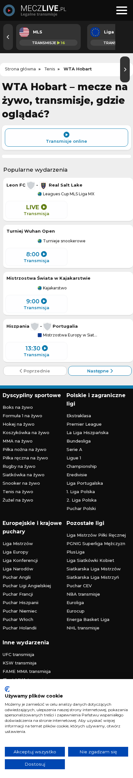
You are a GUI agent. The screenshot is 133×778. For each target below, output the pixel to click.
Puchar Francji (18, 594)
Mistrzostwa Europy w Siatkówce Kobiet (70, 335)
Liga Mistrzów (18, 543)
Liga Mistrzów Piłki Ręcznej (96, 535)
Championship (81, 466)
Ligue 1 (73, 457)
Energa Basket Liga (87, 619)
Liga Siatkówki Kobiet (90, 560)
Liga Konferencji (20, 560)
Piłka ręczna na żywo (25, 457)
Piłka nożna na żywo (24, 449)
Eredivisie (76, 474)
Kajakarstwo (54, 288)
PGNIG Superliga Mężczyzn (95, 543)
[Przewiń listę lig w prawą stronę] (125, 69)
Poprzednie (36, 370)
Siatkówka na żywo (24, 474)
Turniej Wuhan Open (30, 231)
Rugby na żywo (19, 466)
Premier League (84, 424)
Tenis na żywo (18, 491)
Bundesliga (78, 441)
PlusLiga (75, 551)
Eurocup (75, 611)
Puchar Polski (81, 508)
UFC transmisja (18, 654)
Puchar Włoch (18, 619)
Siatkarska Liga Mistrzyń (92, 577)
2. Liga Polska (81, 500)
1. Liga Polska (80, 491)
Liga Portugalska (84, 483)
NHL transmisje (82, 627)
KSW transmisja (19, 662)
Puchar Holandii (19, 627)
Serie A (74, 449)
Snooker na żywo (21, 483)
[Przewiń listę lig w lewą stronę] (8, 37)
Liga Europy (15, 551)
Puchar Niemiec (20, 611)
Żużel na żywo (18, 500)
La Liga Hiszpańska (87, 432)
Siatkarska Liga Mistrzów (93, 568)
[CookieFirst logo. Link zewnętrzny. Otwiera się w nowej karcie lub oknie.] (7, 689)
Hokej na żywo (19, 424)
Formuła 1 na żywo (22, 415)
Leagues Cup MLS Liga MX (68, 194)
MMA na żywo (18, 441)
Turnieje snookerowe (64, 241)
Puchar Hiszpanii (20, 602)
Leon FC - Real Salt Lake (44, 185)
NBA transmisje (83, 594)
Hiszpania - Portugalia (42, 326)
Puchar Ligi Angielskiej (27, 585)
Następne (98, 370)
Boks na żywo (18, 407)
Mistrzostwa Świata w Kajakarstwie (48, 278)
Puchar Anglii (17, 577)
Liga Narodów (18, 568)
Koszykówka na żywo (26, 432)
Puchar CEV (79, 585)
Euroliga (75, 602)
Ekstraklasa (78, 415)
